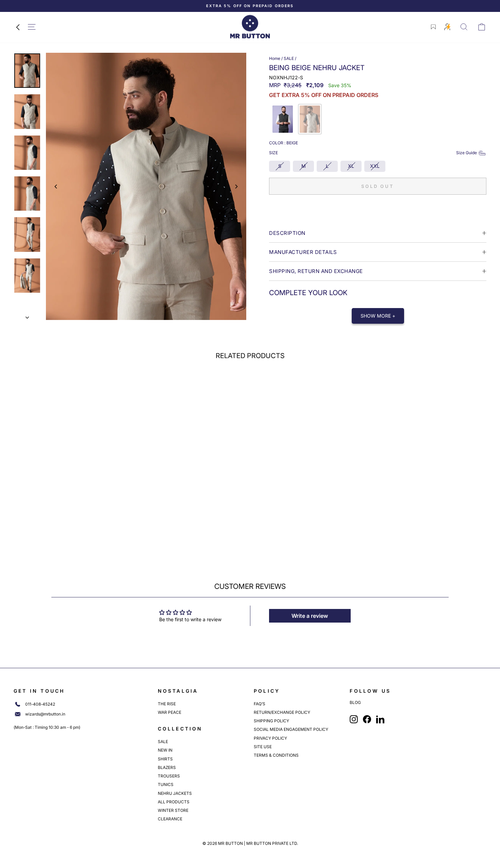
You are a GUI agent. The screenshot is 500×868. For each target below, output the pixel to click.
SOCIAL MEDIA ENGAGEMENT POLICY (291, 729)
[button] (283, 119)
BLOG (355, 702)
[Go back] (18, 27)
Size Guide (466, 152)
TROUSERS (169, 775)
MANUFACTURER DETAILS (303, 252)
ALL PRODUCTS (173, 801)
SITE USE (263, 746)
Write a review (309, 615)
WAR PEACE (169, 712)
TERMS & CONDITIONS (276, 755)
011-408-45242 (40, 704)
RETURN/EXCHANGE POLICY (282, 712)
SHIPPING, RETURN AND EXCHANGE (316, 271)
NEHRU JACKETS (175, 793)
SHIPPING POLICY (271, 720)
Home (274, 58)
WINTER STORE (173, 810)
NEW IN (165, 750)
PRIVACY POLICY (270, 738)
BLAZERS (167, 767)
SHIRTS (165, 758)
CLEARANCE (170, 818)
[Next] (236, 186)
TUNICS (165, 784)
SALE (289, 58)
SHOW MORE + (378, 316)
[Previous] (56, 186)
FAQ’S (259, 703)
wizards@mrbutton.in (45, 714)
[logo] (250, 26)
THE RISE (167, 703)
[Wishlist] (433, 27)
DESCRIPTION (287, 233)
